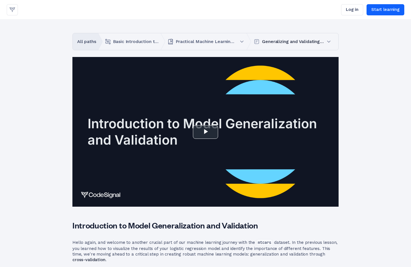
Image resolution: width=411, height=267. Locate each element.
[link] (12, 9)
